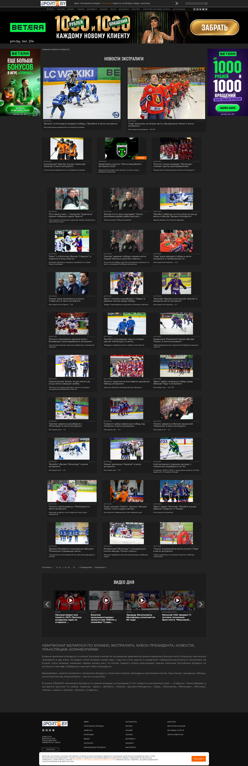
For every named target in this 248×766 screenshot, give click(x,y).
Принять (198, 758)
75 (74, 567)
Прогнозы (106, 3)
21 (57, 567)
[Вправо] (187, 9)
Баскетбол (124, 9)
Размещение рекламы (95, 747)
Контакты (145, 3)
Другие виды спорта (183, 9)
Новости (117, 3)
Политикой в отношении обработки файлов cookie (93, 760)
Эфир (76, 3)
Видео (136, 3)
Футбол (50, 9)
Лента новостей (175, 735)
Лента (113, 9)
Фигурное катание (176, 726)
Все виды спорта (175, 730)
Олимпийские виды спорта (156, 9)
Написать (50, 749)
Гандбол (104, 9)
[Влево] (43, 9)
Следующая (99, 567)
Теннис (81, 9)
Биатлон (136, 9)
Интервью (127, 3)
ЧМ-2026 (61, 9)
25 (68, 567)
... (54, 567)
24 (66, 567)
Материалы (131, 722)
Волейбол (92, 9)
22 (60, 567)
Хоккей (70, 9)
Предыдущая (86, 567)
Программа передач (90, 3)
